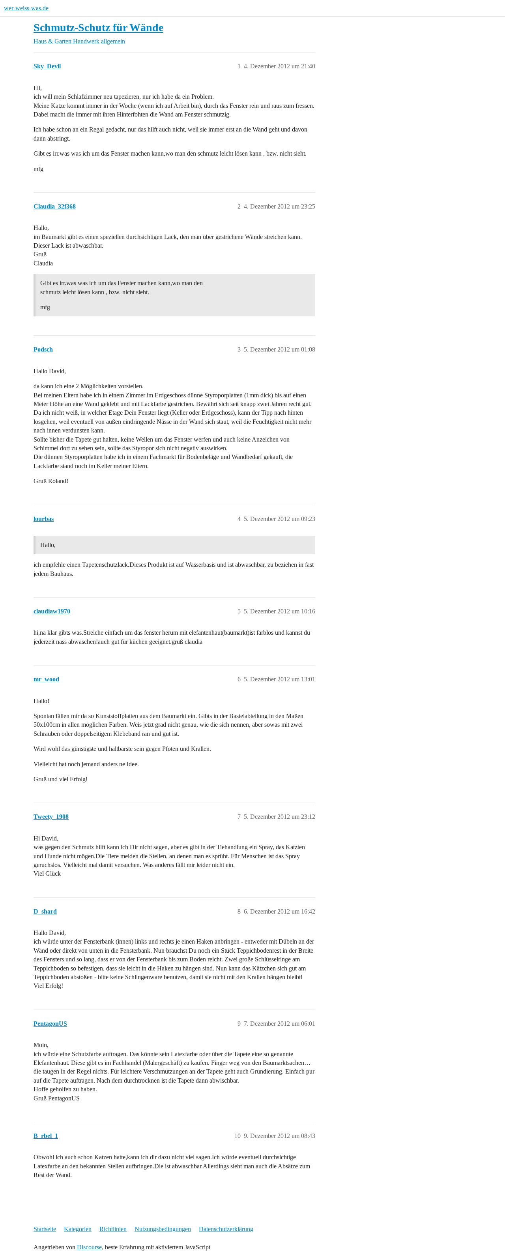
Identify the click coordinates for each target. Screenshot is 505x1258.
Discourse (89, 1247)
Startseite (45, 1229)
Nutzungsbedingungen (163, 1229)
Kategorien (78, 1229)
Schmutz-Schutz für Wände (98, 27)
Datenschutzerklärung (226, 1229)
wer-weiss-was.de (26, 8)
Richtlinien (113, 1229)
